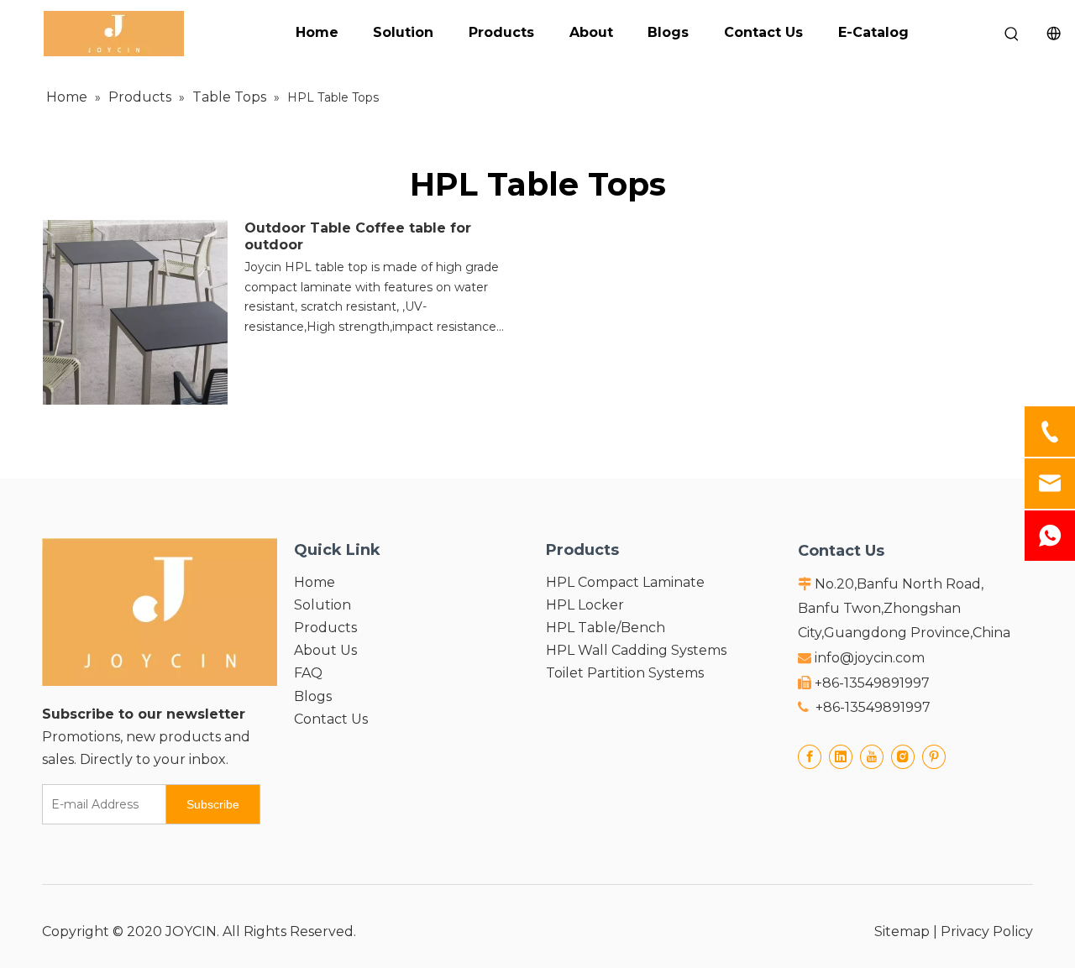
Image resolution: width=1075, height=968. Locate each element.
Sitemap (902, 931)
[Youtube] (872, 757)
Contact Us (763, 32)
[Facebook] (809, 757)
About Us (325, 650)
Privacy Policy (987, 931)
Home (317, 32)
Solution (403, 32)
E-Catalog (873, 32)
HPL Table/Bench (605, 628)
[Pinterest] (934, 757)
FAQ (308, 673)
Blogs (668, 32)
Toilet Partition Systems (625, 673)
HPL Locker (585, 605)
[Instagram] (903, 757)
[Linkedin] (840, 757)
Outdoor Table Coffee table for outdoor (357, 236)
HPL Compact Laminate (625, 582)
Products (501, 32)
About (591, 32)
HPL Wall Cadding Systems (636, 650)
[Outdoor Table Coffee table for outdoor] (135, 311)
